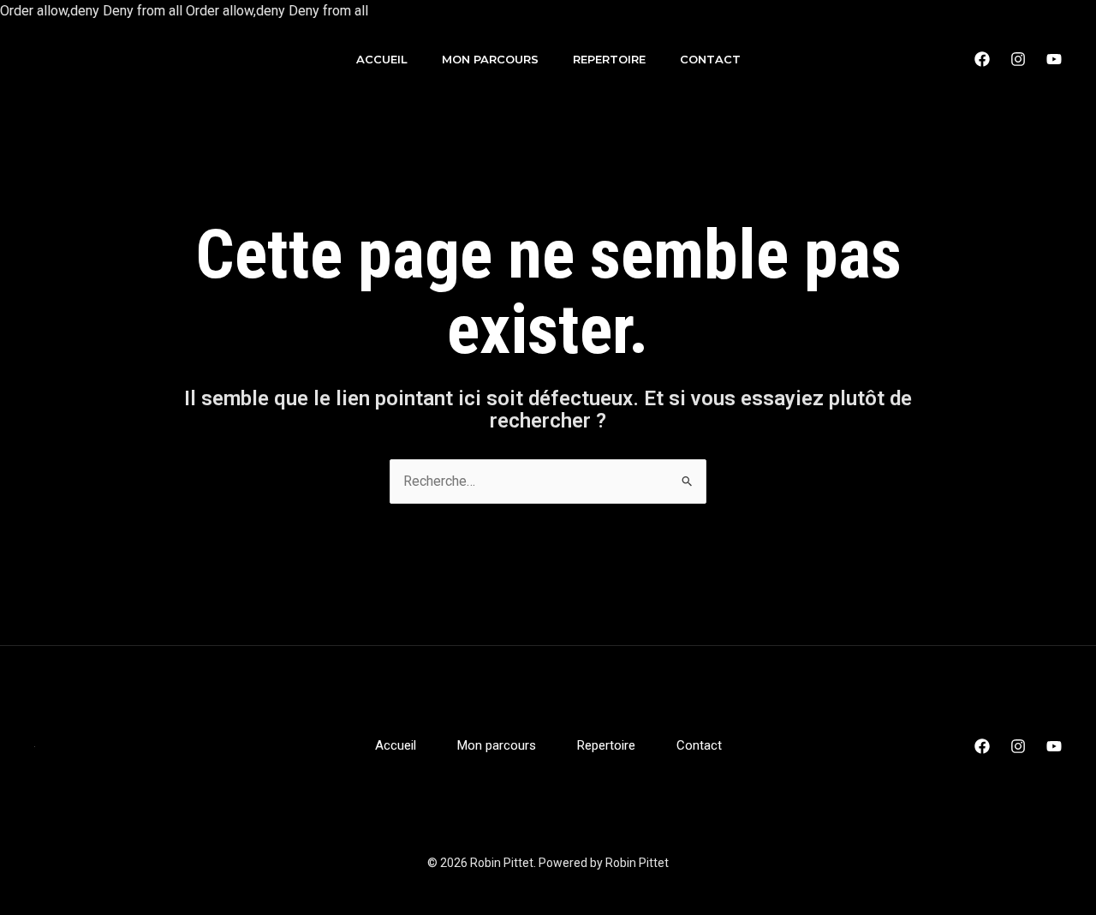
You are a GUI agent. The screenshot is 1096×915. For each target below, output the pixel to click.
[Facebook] (982, 59)
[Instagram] (1018, 59)
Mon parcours (490, 59)
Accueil (382, 59)
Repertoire (609, 59)
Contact (710, 59)
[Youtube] (1054, 59)
